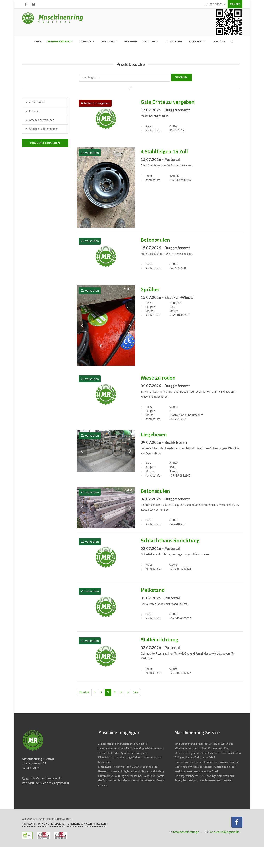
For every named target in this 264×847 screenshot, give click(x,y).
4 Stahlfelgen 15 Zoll (164, 151)
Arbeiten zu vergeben (41, 120)
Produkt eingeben (45, 143)
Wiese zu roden (158, 377)
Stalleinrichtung (159, 639)
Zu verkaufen (37, 102)
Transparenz (57, 824)
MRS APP (235, 4)
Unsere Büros (214, 4)
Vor (135, 692)
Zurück (84, 692)
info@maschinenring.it (46, 778)
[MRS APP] (33, 4)
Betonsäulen (155, 239)
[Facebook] (26, 4)
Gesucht (34, 111)
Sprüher (150, 289)
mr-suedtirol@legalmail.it (52, 783)
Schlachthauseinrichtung (170, 540)
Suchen (181, 77)
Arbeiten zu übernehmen (43, 129)
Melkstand (153, 589)
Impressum (28, 824)
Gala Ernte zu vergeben (168, 101)
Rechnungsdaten (96, 824)
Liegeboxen (154, 434)
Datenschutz (75, 824)
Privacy (42, 824)
